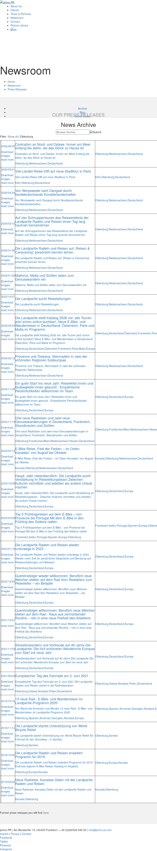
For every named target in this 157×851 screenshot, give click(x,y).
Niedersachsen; (38, 163)
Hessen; (74, 441)
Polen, (53, 691)
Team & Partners (21, 14)
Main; (47, 441)
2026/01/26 (8, 250)
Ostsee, (33, 691)
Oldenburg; (22, 163)
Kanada (43, 772)
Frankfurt (34, 441)
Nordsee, (43, 691)
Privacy (15, 834)
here (46, 813)
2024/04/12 (8, 451)
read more (7, 159)
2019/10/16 (8, 701)
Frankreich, (65, 348)
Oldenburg (74, 537)
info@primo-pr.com (100, 830)
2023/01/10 (8, 549)
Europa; (33, 772)
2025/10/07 (8, 296)
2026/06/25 (8, 146)
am (42, 441)
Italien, (33, 537)
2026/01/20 (8, 275)
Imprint (4, 834)
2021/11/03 (8, 649)
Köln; (18, 183)
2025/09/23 (8, 325)
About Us (16, 6)
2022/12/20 (8, 581)
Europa (90, 348)
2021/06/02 (8, 676)
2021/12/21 (8, 620)
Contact (15, 21)
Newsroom (17, 18)
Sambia (33, 745)
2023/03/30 (8, 518)
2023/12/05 (8, 483)
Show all (13, 136)
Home (11, 81)
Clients (15, 10)
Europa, (63, 537)
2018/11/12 (8, 728)
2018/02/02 (8, 782)
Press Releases (17, 89)
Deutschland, (37, 348)
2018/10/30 (8, 755)
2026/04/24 (8, 192)
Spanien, (53, 537)
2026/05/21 (8, 169)
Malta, (82, 348)
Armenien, (45, 718)
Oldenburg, (22, 348)
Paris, (75, 348)
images (5, 156)
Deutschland (55, 163)
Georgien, (58, 718)
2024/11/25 (8, 389)
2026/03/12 (8, 223)
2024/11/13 (8, 422)
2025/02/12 (8, 358)
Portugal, (42, 537)
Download (7, 152)
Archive (82, 108)
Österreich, (51, 348)
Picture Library (19, 25)
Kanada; (20, 468)
